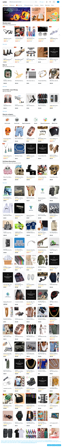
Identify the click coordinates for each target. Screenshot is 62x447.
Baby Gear (47, 5)
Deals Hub (20, 5)
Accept (49, 445)
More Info (58, 445)
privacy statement (48, 440)
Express (12, 5)
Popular (6, 5)
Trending (36, 5)
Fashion (41, 5)
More (52, 5)
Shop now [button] (6, 12)
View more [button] (5, 44)
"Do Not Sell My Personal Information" (28, 442)
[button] (42, 2)
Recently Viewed (29, 5)
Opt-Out (53, 445)
